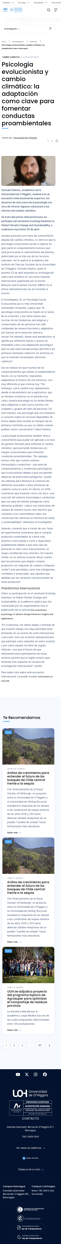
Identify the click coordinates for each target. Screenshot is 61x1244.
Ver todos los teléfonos (29, 1147)
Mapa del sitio (32, 1158)
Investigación (10, 29)
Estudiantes (39, 3)
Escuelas (22, 3)
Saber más (12, 832)
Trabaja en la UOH (29, 1169)
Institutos (7, 3)
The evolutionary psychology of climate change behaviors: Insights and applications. (27, 614)
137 (40, 1045)
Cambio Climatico (11, 57)
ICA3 (8, 732)
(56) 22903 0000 (30, 1136)
